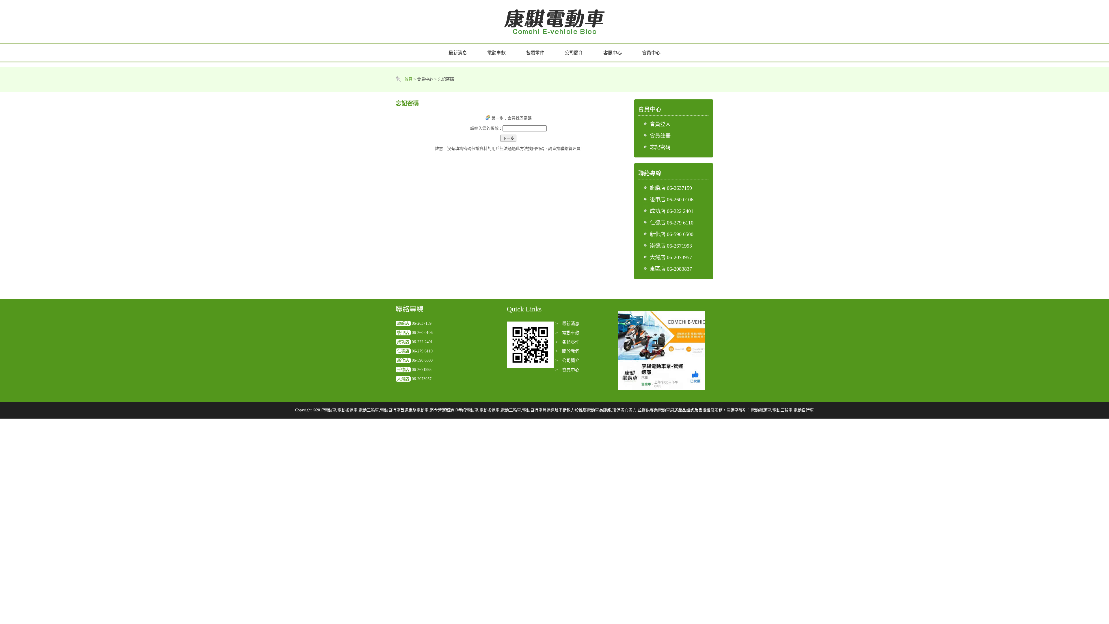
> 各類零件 (567, 342)
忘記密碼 (660, 147)
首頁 (408, 79)
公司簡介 (574, 52)
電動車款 (496, 52)
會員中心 (651, 52)
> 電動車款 (567, 332)
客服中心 (612, 52)
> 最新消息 (567, 323)
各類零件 (535, 52)
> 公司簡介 (567, 360)
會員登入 (660, 124)
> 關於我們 (567, 351)
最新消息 (458, 52)
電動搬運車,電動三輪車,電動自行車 (782, 410)
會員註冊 (660, 136)
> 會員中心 (567, 369)
